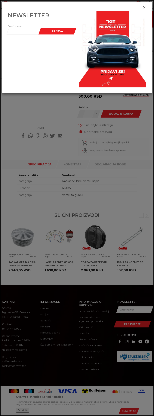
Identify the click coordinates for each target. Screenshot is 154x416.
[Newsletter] (112, 49)
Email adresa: (15, 26)
